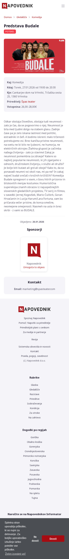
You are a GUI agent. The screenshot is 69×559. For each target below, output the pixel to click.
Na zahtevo (34, 417)
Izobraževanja (34, 403)
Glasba (34, 384)
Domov (8, 17)
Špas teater (28, 101)
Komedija (37, 17)
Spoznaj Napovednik (34, 318)
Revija (34, 339)
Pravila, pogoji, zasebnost (34, 355)
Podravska (34, 483)
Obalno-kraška (34, 441)
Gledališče (22, 17)
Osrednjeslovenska (34, 451)
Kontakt (34, 351)
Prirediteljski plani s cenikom (34, 327)
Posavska (34, 474)
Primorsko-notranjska (34, 455)
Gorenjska (34, 446)
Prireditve (34, 398)
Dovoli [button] (53, 538)
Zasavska (34, 469)
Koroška (34, 460)
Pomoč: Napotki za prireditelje (34, 322)
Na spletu (35, 493)
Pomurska (34, 488)
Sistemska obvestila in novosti (34, 346)
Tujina (34, 497)
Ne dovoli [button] (35, 538)
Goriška (35, 437)
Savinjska (34, 465)
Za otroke (34, 412)
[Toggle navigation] (63, 6)
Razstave (34, 394)
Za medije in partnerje (34, 332)
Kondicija (34, 408)
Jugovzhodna (34, 479)
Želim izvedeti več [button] (15, 554)
